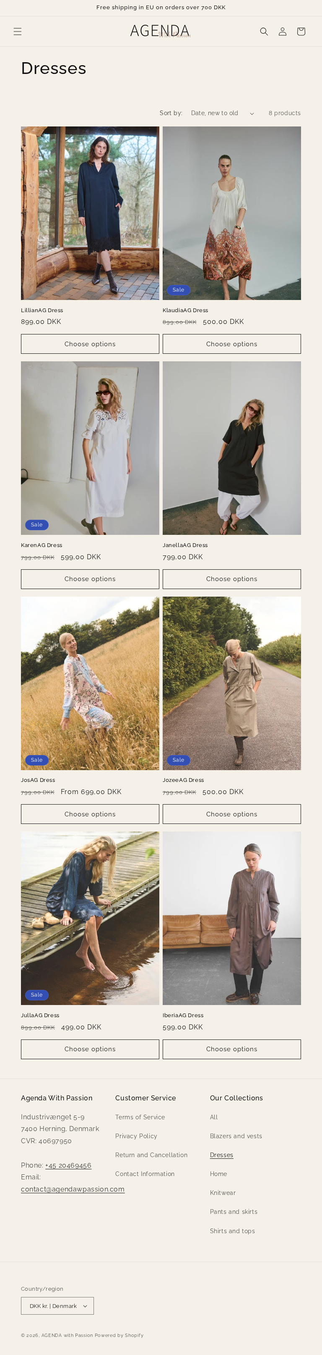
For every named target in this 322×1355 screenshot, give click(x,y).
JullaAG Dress (40, 1015)
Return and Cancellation (151, 1155)
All (214, 1117)
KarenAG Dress (41, 545)
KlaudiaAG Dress (185, 310)
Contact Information (144, 1174)
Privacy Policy (136, 1136)
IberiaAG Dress (183, 1015)
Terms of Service (140, 1117)
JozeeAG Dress (183, 780)
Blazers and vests (236, 1136)
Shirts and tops (232, 1231)
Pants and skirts (234, 1211)
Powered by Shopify (119, 1335)
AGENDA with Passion (67, 1335)
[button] (17, 31)
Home (218, 1174)
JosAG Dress (38, 780)
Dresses (222, 1155)
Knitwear (223, 1192)
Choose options (90, 344)
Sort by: (171, 113)
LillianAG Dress (42, 310)
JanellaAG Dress (185, 545)
